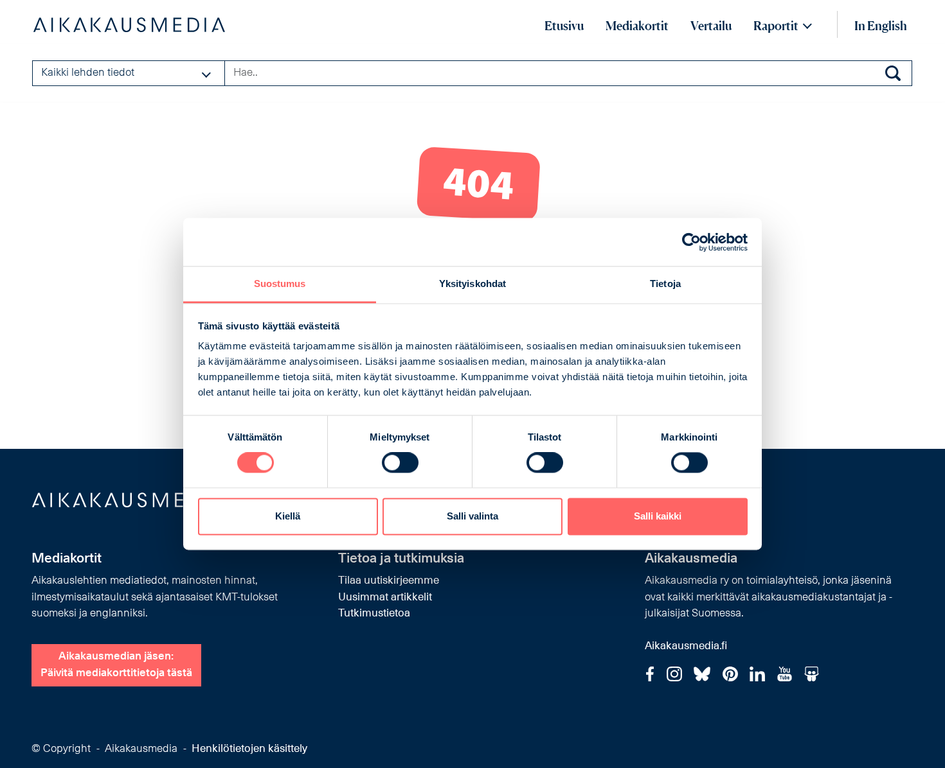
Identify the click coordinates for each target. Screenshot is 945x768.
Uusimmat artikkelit (385, 597)
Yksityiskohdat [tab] (472, 283)
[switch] (400, 463)
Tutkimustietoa (374, 613)
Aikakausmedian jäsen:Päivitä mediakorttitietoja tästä (116, 665)
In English (880, 26)
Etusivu (564, 26)
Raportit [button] (775, 26)
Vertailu (711, 26)
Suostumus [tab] (280, 283)
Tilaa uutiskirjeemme (388, 580)
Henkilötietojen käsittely (249, 749)
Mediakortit (637, 26)
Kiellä (287, 516)
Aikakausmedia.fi (686, 646)
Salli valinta (472, 516)
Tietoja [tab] (665, 283)
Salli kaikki (657, 516)
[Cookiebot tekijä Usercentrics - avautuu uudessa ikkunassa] (691, 242)
